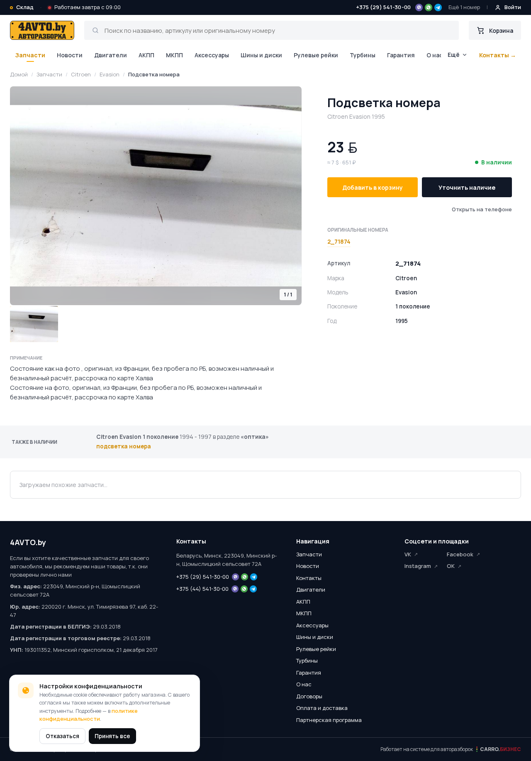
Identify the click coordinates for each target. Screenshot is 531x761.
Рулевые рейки (316, 55)
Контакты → (497, 55)
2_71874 (339, 241)
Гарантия (401, 55)
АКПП (146, 55)
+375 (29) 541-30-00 (383, 7)
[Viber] (419, 7)
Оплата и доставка (322, 708)
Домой (19, 74)
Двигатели (110, 55)
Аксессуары (212, 55)
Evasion (109, 74)
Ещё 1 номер (464, 7)
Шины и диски (261, 55)
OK (451, 566)
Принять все (112, 736)
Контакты (309, 578)
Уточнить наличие (466, 187)
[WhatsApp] (428, 7)
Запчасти (30, 55)
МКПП (174, 55)
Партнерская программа (329, 720)
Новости (70, 55)
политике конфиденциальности (88, 715)
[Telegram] (438, 7)
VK (407, 554)
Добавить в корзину (372, 187)
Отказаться (62, 736)
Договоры (309, 696)
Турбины (362, 55)
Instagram (417, 566)
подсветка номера (123, 446)
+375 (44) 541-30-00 (202, 588)
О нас (434, 55)
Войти (512, 7)
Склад (25, 7)
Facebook (460, 554)
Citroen (81, 74)
